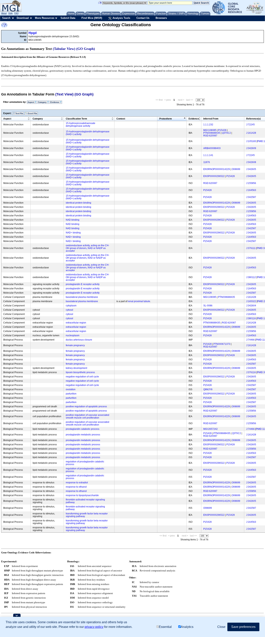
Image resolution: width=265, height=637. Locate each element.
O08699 (236, 169)
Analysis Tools (121, 17)
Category (38, 118)
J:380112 (251, 277)
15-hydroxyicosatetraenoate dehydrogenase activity (80, 124)
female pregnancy (75, 345)
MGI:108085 (209, 130)
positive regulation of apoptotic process (86, 406)
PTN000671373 (221, 344)
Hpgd (33, 33)
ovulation (70, 389)
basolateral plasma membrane (82, 297)
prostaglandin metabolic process (83, 434)
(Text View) (64, 94)
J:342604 (251, 305)
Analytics (187, 626)
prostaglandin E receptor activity (83, 284)
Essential (165, 626)
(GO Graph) (85, 49)
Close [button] (221, 626)
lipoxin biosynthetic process (80, 372)
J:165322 (251, 301)
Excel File (32, 113)
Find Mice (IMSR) (91, 17)
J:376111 (251, 248)
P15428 (222, 130)
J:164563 (251, 190)
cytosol (69, 310)
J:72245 (250, 124)
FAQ (16, 13)
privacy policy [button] (94, 626)
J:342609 (251, 148)
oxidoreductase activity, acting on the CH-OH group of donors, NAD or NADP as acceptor (87, 248)
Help (10, 13)
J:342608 (251, 162)
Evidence (194, 118)
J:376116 (251, 372)
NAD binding (72, 219)
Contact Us (142, 17)
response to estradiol (77, 482)
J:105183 (251, 141)
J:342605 (251, 169)
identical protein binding (78, 202)
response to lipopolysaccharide (82, 495)
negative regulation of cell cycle (82, 376)
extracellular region (76, 322)
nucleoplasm (72, 335)
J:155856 (251, 183)
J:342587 (251, 197)
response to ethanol (76, 486)
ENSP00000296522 (214, 176)
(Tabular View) (64, 49)
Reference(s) (253, 118)
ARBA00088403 (212, 148)
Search (6, 17)
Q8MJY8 (207, 389)
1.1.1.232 (208, 124)
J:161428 (251, 133)
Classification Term (76, 118)
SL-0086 (207, 305)
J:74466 (250, 339)
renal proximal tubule (139, 301)
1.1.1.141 (208, 155)
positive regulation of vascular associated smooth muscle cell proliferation (87, 416)
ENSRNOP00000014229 (216, 169)
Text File (19, 113)
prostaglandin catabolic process (82, 429)
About (4, 13)
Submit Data (68, 17)
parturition (71, 393)
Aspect (7, 118)
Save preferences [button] (243, 626)
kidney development (76, 368)
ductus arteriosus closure (79, 339)
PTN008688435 (211, 133)
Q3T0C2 (226, 133)
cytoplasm (71, 305)
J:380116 (251, 318)
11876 (206, 162)
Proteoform (165, 118)
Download (23, 17)
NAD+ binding (73, 232)
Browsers (161, 17)
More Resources (44, 17)
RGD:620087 (210, 135)
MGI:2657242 (210, 429)
